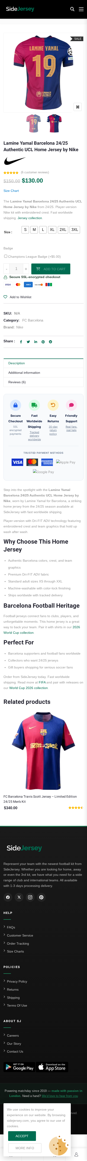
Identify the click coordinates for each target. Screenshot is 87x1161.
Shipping (13, 997)
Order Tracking (18, 943)
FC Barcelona (32, 320)
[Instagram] (30, 897)
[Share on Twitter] (28, 341)
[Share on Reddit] (50, 341)
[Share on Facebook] (20, 341)
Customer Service (20, 935)
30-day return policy (53, 430)
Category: (11, 320)
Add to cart (55, 269)
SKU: (7, 313)
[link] (43, 72)
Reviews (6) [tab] (17, 382)
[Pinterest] (41, 897)
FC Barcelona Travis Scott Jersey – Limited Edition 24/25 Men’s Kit (40, 799)
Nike (19, 327)
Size (7, 232)
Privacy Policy (17, 981)
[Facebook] (7, 897)
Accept (22, 1136)
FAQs (11, 927)
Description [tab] (16, 363)
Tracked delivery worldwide (34, 436)
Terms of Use (17, 1005)
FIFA (42, 682)
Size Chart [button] (11, 191)
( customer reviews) (35, 172)
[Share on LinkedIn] (35, 341)
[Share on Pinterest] (43, 341)
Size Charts (15, 951)
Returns (13, 989)
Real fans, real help (71, 428)
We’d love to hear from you (60, 1096)
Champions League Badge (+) (34, 256)
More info (29, 1148)
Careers (13, 1035)
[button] (72, 9)
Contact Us (15, 1051)
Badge (8, 248)
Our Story (14, 1043)
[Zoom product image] (78, 107)
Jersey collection (30, 218)
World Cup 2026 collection (28, 688)
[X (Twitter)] (19, 897)
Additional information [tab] (24, 372)
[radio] (25, 229)
